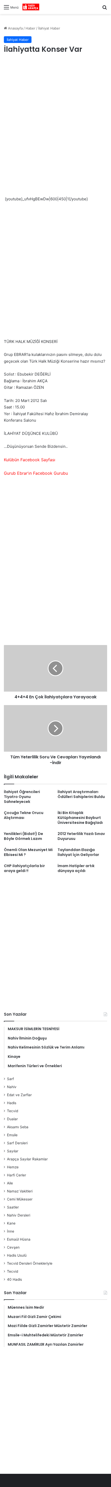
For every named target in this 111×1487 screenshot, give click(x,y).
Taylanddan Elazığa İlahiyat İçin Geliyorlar (78, 852)
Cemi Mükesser (20, 1199)
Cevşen (13, 1247)
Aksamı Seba (17, 1127)
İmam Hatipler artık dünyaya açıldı (76, 868)
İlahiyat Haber (49, 28)
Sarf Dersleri (17, 1143)
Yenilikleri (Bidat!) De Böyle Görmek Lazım (23, 836)
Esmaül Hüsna (18, 1239)
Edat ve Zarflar (19, 1095)
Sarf (10, 1079)
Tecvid (12, 1111)
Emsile (12, 1135)
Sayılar (12, 1151)
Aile (10, 1183)
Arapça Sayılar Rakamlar (27, 1159)
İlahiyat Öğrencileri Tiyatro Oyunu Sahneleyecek (22, 796)
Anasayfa (15, 28)
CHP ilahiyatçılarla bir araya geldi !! (24, 868)
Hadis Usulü (17, 1255)
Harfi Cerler (16, 1175)
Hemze (13, 1167)
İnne (10, 1231)
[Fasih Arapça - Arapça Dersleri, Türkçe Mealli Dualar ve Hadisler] (30, 7)
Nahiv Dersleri (18, 1215)
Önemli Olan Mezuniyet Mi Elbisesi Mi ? (28, 852)
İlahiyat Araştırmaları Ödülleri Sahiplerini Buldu (81, 794)
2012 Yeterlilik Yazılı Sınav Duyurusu (81, 836)
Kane (11, 1223)
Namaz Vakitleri (20, 1191)
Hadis (11, 1103)
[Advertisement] (55, 119)
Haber (30, 28)
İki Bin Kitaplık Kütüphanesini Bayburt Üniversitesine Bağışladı (80, 817)
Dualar (12, 1119)
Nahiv (12, 1087)
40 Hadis (14, 1279)
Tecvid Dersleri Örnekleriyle (29, 1263)
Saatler (13, 1207)
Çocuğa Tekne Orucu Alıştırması (23, 815)
